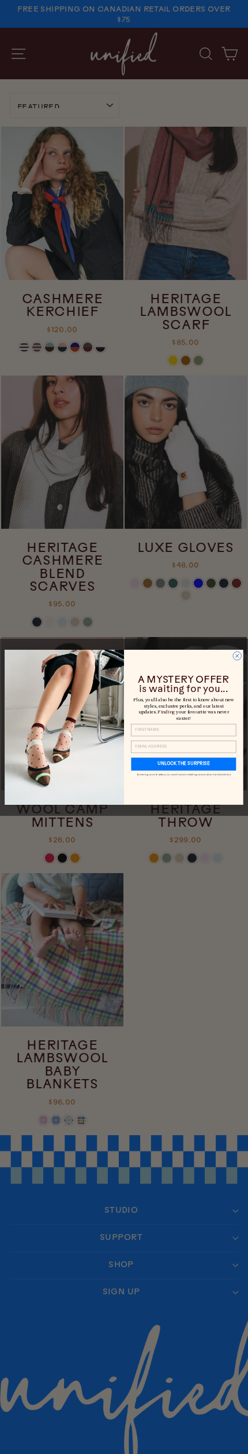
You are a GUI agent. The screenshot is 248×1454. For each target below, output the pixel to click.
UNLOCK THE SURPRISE (183, 763)
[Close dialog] (237, 655)
